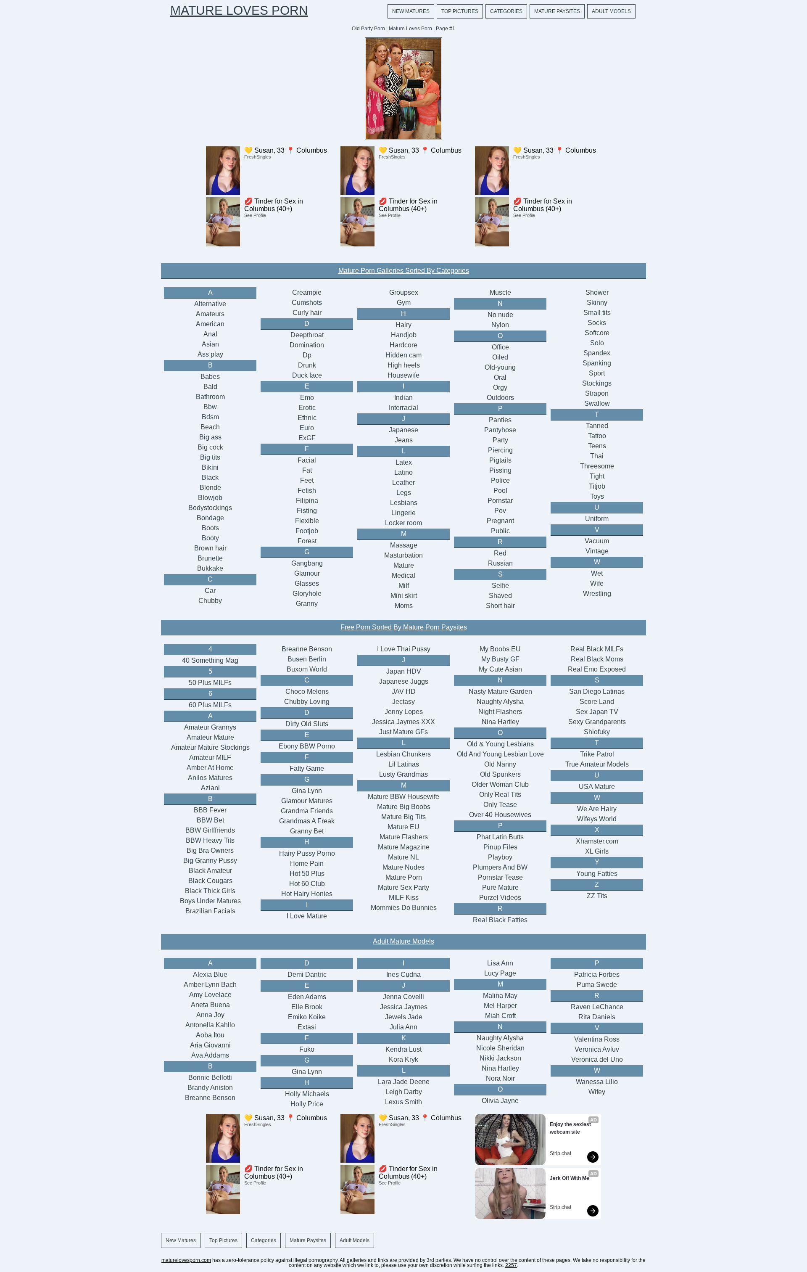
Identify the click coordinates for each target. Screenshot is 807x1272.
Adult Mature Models (403, 941)
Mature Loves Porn (239, 10)
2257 (511, 1265)
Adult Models (611, 11)
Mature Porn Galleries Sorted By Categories (403, 270)
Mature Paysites (557, 11)
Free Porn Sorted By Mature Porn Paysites (403, 627)
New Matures (411, 11)
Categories (506, 11)
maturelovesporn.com (186, 1260)
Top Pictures (459, 11)
